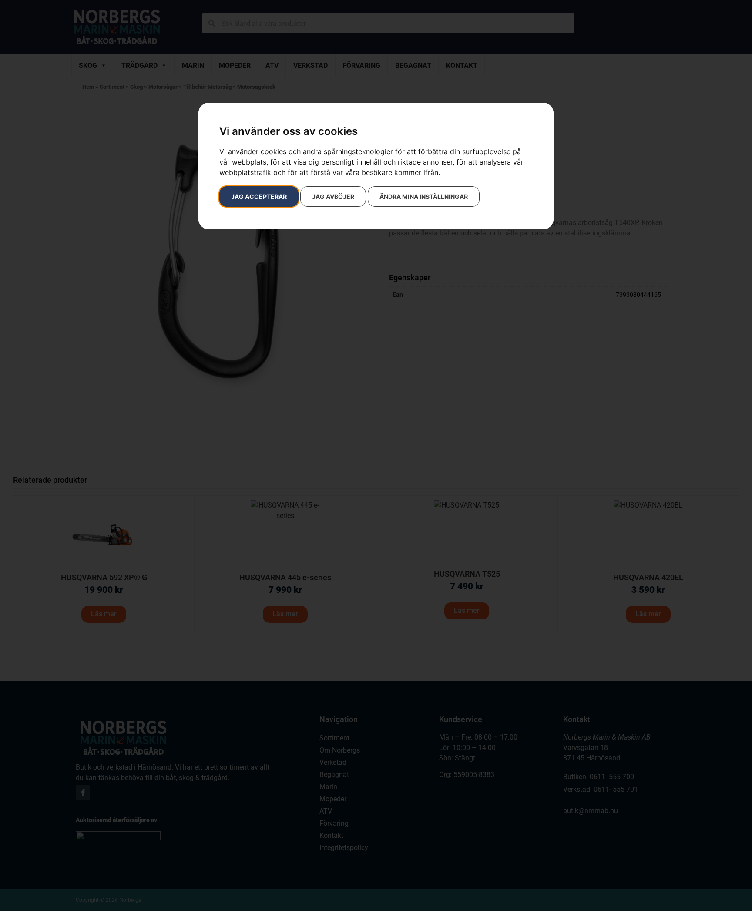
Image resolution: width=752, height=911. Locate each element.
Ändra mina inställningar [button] (423, 196)
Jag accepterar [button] (259, 196)
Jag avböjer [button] (333, 196)
